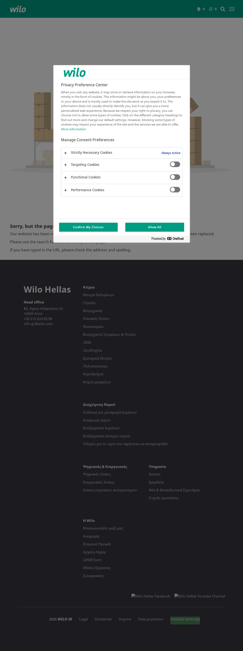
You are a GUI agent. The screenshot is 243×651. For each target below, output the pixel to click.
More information (73, 129)
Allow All (154, 227)
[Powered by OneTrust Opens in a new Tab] (169, 240)
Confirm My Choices (88, 227)
